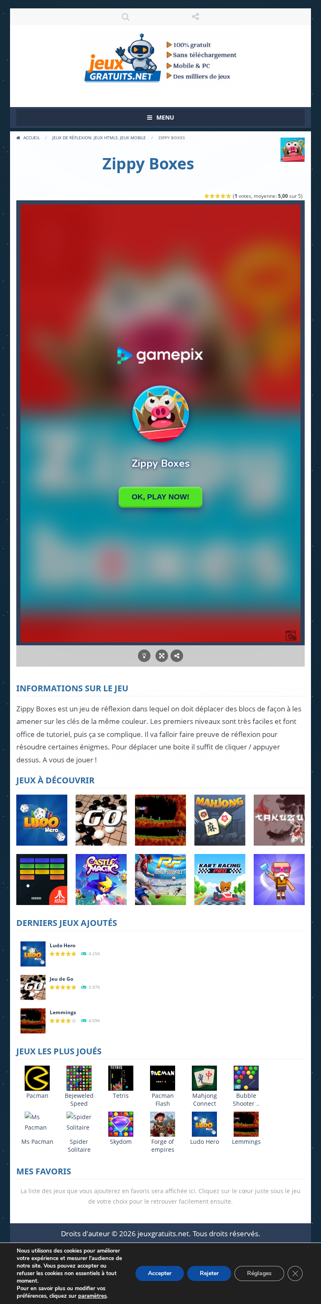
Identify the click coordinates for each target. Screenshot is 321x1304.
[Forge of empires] (162, 1123)
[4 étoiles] (223, 196)
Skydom (121, 1141)
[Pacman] (37, 1077)
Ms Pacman (37, 1141)
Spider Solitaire (79, 1145)
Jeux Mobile (133, 138)
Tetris (121, 1095)
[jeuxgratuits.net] (160, 58)
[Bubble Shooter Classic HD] (246, 1077)
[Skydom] (120, 1123)
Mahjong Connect (204, 1099)
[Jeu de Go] (33, 986)
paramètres (92, 1296)
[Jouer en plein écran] (161, 655)
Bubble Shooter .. (246, 1099)
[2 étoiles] (212, 196)
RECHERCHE (126, 16)
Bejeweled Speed (79, 1099)
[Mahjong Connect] (204, 1077)
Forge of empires (162, 1145)
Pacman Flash (163, 1099)
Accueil (31, 138)
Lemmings (63, 1012)
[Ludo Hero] (33, 953)
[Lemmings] (33, 1020)
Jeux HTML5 (106, 138)
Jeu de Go (61, 978)
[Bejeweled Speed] (79, 1077)
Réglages (259, 1273)
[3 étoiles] (218, 196)
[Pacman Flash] (162, 1077)
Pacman (37, 1095)
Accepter (159, 1273)
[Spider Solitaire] (79, 1121)
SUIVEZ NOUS (196, 16)
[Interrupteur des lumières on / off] (144, 655)
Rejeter (209, 1273)
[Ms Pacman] (37, 1121)
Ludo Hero (62, 945)
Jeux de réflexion (72, 138)
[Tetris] (120, 1077)
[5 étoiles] (229, 196)
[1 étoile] (207, 196)
